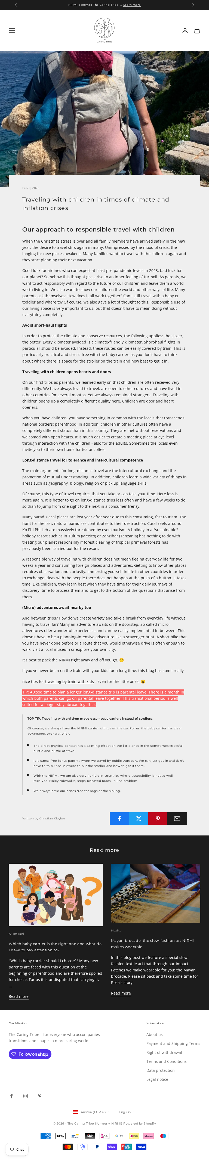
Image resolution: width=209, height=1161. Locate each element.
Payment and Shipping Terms (173, 1043)
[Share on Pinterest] (158, 819)
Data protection (160, 1070)
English (125, 1112)
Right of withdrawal (164, 1052)
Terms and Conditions (166, 1061)
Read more (19, 996)
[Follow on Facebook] (11, 1096)
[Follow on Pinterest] (39, 1096)
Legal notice (157, 1079)
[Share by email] (177, 819)
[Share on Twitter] (138, 819)
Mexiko (116, 930)
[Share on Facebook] (119, 819)
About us (154, 1034)
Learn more (132, 5)
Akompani (16, 933)
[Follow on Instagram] (25, 1096)
